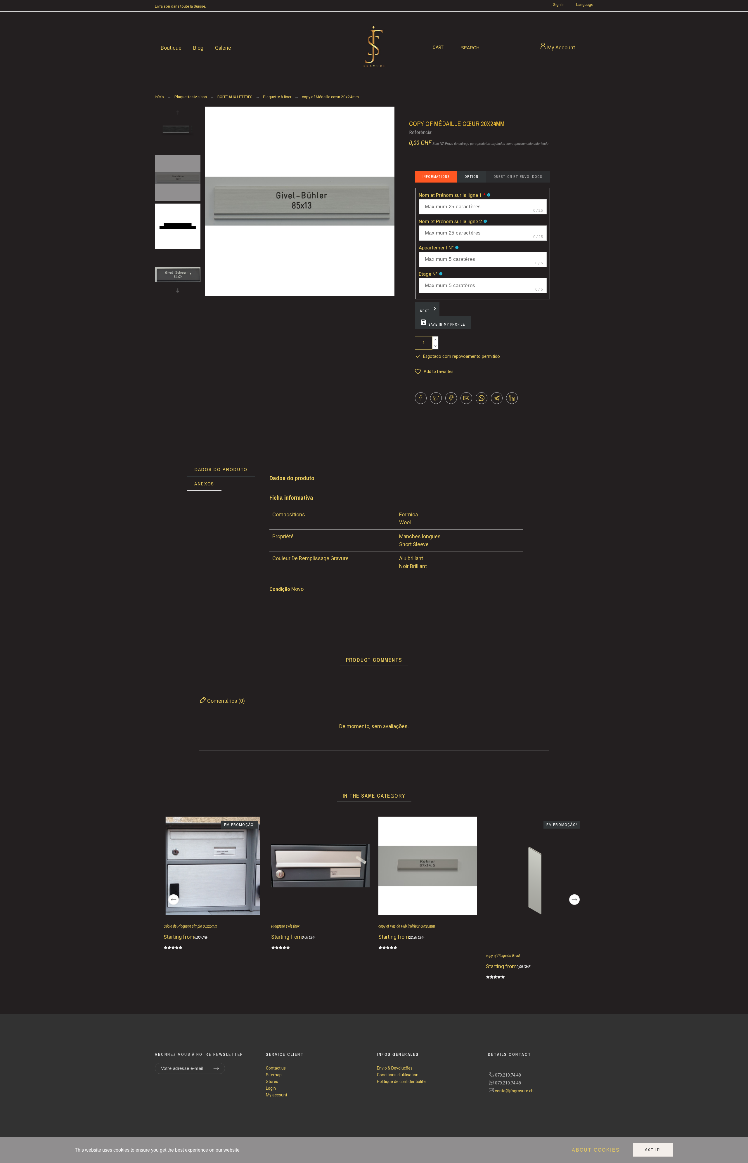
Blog (198, 48)
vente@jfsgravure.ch (514, 1091)
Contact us (276, 1068)
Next (429, 309)
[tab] (221, 469)
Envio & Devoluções (395, 1068)
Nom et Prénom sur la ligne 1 (452, 195)
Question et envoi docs (518, 176)
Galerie (223, 48)
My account (276, 1095)
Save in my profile (442, 323)
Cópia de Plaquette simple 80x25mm (190, 925)
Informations (436, 176)
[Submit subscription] (216, 1068)
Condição (280, 589)
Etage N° (428, 274)
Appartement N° (436, 248)
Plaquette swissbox (285, 925)
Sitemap (274, 1074)
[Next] (574, 899)
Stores (272, 1081)
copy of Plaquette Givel (503, 955)
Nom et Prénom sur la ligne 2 (450, 221)
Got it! (653, 1150)
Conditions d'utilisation (397, 1074)
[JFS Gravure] (373, 48)
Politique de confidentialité (401, 1081)
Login (271, 1088)
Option (471, 176)
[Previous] (173, 899)
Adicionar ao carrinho (472, 343)
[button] (434, 372)
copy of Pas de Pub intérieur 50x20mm (406, 925)
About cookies (596, 1150)
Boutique (171, 48)
